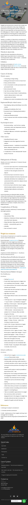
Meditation (4, 448)
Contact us (4, 457)
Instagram (14, 496)
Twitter (17, 496)
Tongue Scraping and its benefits (9, 475)
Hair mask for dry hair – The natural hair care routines (12, 471)
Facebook (10, 496)
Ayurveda (3, 446)
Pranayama (4, 451)
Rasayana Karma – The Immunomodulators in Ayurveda (12, 466)
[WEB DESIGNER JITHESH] (26, 499)
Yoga (2, 454)
